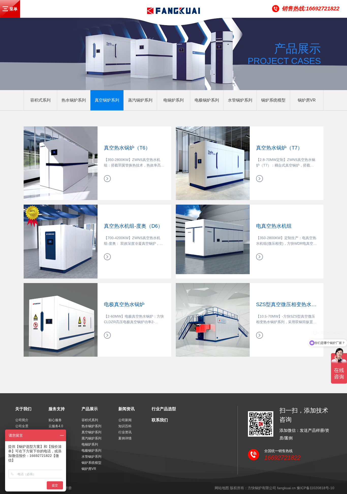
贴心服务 (55, 420)
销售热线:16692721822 (310, 8)
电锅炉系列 (173, 100)
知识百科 (125, 426)
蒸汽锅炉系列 (140, 100)
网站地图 (222, 488)
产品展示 (90, 409)
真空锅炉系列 (107, 100)
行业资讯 (125, 432)
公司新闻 (125, 420)
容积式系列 (40, 100)
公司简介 (21, 420)
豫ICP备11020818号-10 (315, 488)
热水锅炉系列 (73, 100)
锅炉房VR (307, 100)
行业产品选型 (164, 409)
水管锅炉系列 (240, 100)
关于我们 (23, 409)
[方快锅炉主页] (6, 8)
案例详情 (125, 438)
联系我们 (160, 420)
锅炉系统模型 (273, 100)
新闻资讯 (126, 409)
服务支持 (57, 409)
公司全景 (21, 426)
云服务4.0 (56, 426)
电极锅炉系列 (207, 100)
